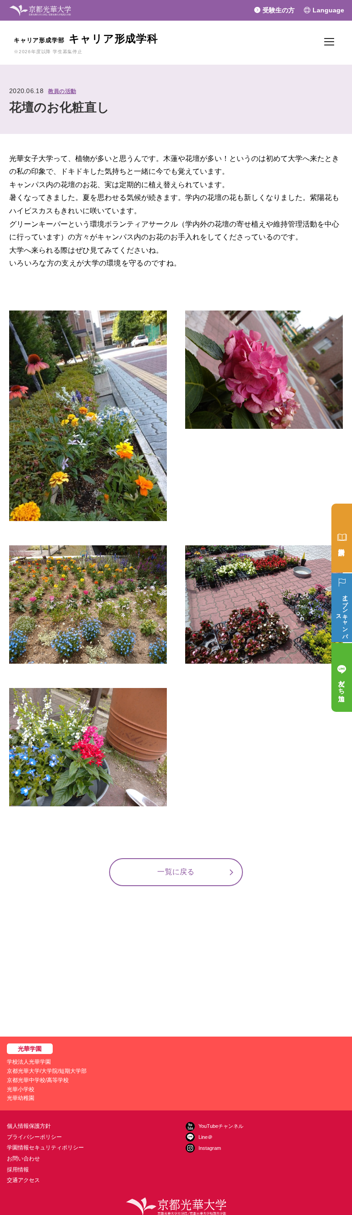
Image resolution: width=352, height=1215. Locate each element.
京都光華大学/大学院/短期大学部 (47, 1071)
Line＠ (205, 1137)
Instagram (209, 1148)
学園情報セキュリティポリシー (45, 1147)
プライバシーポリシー (34, 1137)
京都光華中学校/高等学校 (38, 1080)
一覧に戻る (176, 872)
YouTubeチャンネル (220, 1126)
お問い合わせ (23, 1158)
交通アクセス (23, 1180)
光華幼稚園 (20, 1098)
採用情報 (18, 1169)
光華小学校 (20, 1089)
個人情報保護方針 (29, 1126)
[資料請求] (341, 538)
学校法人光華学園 (29, 1062)
